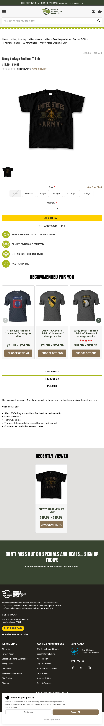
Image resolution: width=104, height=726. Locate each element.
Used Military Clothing (46, 654)
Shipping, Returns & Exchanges (15, 659)
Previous (5, 320)
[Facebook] (72, 667)
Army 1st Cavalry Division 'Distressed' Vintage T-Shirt (52, 333)
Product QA (52, 379)
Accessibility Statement (12, 673)
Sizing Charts (7, 664)
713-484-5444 (14, 628)
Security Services (44, 683)
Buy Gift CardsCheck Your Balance (90, 651)
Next (98, 320)
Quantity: (51, 203)
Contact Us (6, 668)
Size (75, 187)
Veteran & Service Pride (47, 668)
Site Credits (7, 678)
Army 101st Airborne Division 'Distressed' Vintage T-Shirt (86, 333)
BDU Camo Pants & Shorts (48, 649)
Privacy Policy (8, 654)
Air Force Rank (43, 659)
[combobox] (52, 20)
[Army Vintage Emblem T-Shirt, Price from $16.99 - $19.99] (51, 484)
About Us (6, 649)
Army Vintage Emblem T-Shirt (51, 510)
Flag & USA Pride (44, 664)
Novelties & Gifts (44, 678)
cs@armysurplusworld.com (17, 634)
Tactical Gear (42, 673)
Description (52, 371)
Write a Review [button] (39, 69)
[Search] (98, 20)
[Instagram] (89, 667)
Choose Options (18, 353)
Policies (52, 386)
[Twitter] (81, 667)
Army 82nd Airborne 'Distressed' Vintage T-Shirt (18, 333)
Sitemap (5, 683)
